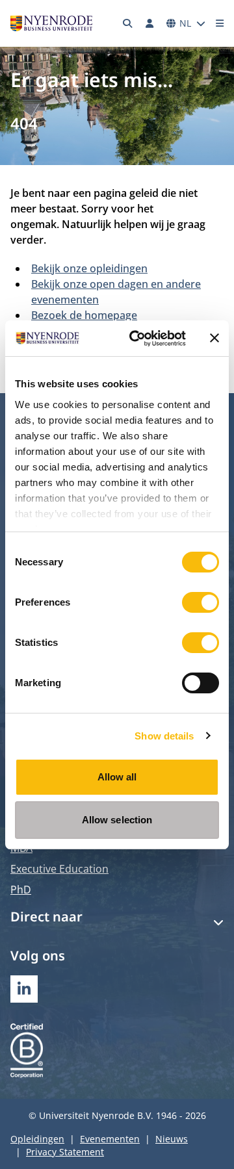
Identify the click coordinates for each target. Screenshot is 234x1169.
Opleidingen (37, 1139)
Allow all (117, 776)
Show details (164, 735)
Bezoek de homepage (84, 315)
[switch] (200, 602)
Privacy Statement (65, 1152)
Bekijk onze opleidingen (89, 268)
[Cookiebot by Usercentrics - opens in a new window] (137, 338)
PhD (20, 889)
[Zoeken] (128, 23)
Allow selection (117, 819)
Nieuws (171, 1139)
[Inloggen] (149, 23)
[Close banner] (214, 337)
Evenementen (110, 1139)
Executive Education (59, 869)
